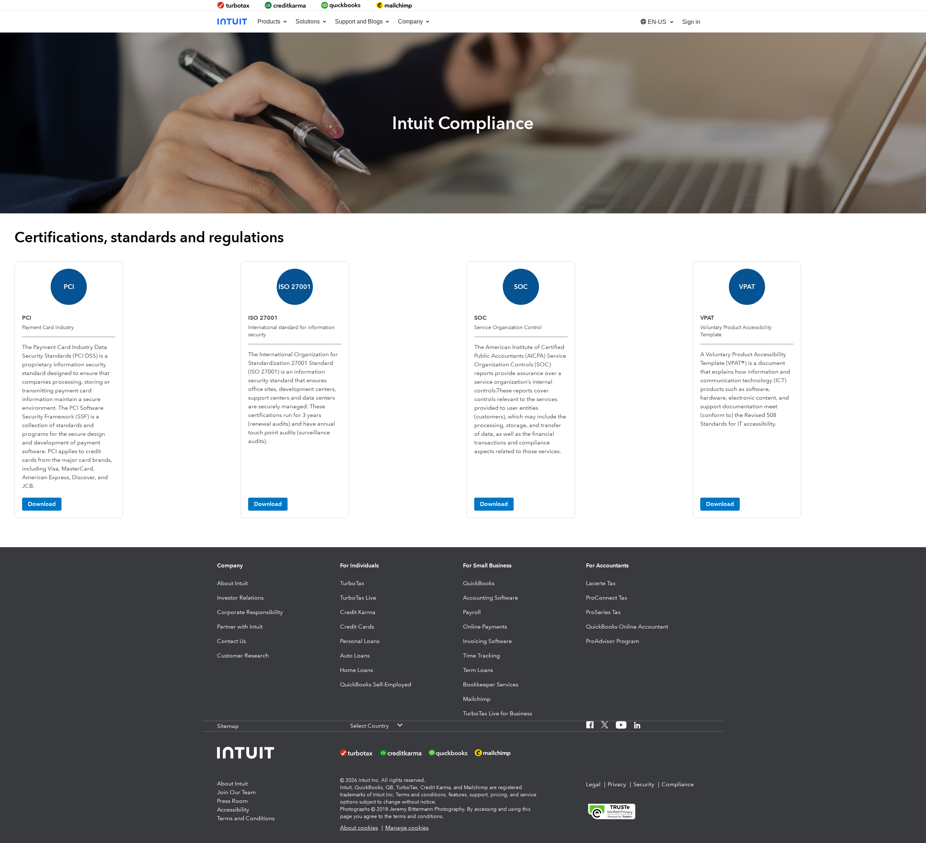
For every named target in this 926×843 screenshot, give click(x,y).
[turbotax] (234, 5)
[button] (656, 22)
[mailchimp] (394, 5)
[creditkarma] (285, 5)
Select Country (369, 725)
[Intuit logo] (233, 21)
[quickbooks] (341, 5)
